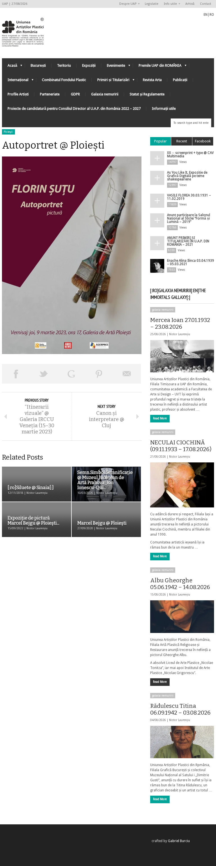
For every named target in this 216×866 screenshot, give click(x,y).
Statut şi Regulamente (147, 94)
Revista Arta (152, 80)
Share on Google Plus (71, 374)
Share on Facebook (16, 374)
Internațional (15, 81)
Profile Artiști (18, 94)
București (38, 65)
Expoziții (89, 65)
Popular (160, 141)
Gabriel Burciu (179, 841)
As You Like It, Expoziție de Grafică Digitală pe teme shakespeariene (187, 176)
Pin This (99, 374)
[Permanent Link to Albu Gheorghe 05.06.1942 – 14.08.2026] (182, 616)
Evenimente (113, 66)
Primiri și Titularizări (110, 81)
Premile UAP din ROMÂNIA (157, 66)
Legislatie (151, 4)
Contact (205, 4)
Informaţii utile (164, 108)
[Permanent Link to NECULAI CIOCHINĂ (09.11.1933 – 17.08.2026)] (182, 484)
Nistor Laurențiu (179, 334)
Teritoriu (64, 65)
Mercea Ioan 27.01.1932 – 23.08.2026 (180, 323)
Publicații (180, 80)
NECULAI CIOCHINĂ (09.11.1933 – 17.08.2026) (181, 446)
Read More (160, 418)
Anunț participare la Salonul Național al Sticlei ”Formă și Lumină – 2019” (188, 218)
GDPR (75, 94)
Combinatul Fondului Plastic (64, 80)
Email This (127, 374)
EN (206, 15)
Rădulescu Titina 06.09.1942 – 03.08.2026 (180, 709)
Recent (181, 141)
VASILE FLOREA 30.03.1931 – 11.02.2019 (189, 197)
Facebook (203, 141)
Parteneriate (50, 94)
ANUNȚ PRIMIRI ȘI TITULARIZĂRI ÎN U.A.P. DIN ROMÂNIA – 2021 (188, 241)
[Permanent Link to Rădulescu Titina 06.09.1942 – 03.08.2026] (182, 742)
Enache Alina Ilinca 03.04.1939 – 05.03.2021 (190, 262)
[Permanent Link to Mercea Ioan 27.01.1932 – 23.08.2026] (182, 356)
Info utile (169, 4)
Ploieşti (8, 131)
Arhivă (189, 4)
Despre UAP (126, 4)
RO (212, 15)
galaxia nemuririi (163, 309)
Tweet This (44, 374)
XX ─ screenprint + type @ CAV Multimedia (190, 154)
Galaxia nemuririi (104, 94)
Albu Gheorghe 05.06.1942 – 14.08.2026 (180, 583)
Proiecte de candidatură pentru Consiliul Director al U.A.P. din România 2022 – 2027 (74, 108)
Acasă (9, 66)
